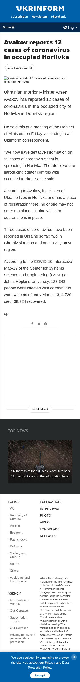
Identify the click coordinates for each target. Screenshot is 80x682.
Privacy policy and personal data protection (22, 638)
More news (40, 409)
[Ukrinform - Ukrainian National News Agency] (40, 8)
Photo (45, 515)
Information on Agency (20, 601)
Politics (15, 525)
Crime (14, 570)
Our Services (19, 628)
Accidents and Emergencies (20, 579)
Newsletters (40, 16)
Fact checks (18, 539)
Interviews (49, 508)
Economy (16, 532)
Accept (40, 675)
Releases (48, 536)
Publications (51, 502)
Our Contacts (19, 610)
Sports (14, 563)
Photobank (58, 16)
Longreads (49, 529)
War (13, 508)
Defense (16, 546)
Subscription (19, 16)
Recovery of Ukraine (18, 517)
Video (45, 522)
